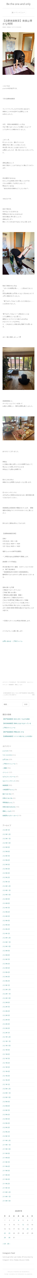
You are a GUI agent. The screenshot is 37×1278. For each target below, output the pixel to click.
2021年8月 (6, 1054)
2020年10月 (7, 1097)
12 (23, 1225)
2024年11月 (7, 890)
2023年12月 (7, 938)
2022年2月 (6, 1028)
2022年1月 (6, 1033)
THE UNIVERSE (21, 682)
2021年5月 (6, 1067)
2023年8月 (6, 955)
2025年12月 (7, 834)
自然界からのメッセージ (10, 815)
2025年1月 (6, 882)
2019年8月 (6, 1158)
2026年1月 (6, 830)
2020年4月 (6, 1123)
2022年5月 (6, 1015)
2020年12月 (7, 1089)
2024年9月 (6, 899)
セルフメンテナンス (9, 781)
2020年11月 (7, 1093)
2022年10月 (7, 998)
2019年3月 (6, 1179)
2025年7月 (6, 856)
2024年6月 (6, 912)
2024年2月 (6, 929)
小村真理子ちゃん (8, 789)
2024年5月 (6, 916)
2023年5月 (6, 968)
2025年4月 (6, 869)
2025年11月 (7, 838)
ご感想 (5, 768)
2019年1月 (6, 1188)
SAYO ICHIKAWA (16, 27)
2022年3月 (6, 1024)
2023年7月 (6, 959)
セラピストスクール (9, 777)
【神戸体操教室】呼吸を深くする (13, 732)
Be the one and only (18, 4)
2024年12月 (7, 886)
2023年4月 (6, 972)
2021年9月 (6, 1050)
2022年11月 (7, 994)
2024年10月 (7, 895)
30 (9, 1237)
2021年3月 (6, 1076)
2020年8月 (6, 1106)
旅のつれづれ (7, 794)
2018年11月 (7, 1196)
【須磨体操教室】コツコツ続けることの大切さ (17, 736)
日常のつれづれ (8, 798)
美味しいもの (18, 684)
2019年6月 (6, 1166)
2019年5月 (6, 1171)
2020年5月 (6, 1119)
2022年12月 (7, 989)
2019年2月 (6, 1184)
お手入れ (5, 759)
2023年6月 (6, 964)
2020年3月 (6, 1127)
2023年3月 (6, 977)
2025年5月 (6, 864)
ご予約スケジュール (9, 728)
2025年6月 (6, 860)
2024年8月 (6, 903)
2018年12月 (7, 1192)
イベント (5, 772)
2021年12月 (7, 1037)
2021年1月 (6, 1084)
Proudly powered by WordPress (18, 1272)
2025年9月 (6, 847)
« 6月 (4, 1244)
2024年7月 (6, 908)
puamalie (12, 682)
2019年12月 (7, 1140)
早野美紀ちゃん (8, 802)
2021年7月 (6, 1058)
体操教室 (11, 684)
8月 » (8, 1244)
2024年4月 (6, 920)
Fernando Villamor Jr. (25, 1274)
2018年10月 (7, 1201)
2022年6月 (6, 1011)
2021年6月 (6, 1063)
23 (9, 1233)
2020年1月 (6, 1136)
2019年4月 (6, 1175)
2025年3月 (6, 873)
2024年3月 (6, 925)
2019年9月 (6, 1153)
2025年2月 (6, 877)
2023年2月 (6, 981)
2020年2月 (6, 1132)
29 (5, 1237)
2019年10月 (7, 1149)
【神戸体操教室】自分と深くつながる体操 (16, 719)
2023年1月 (6, 985)
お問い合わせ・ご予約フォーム (12, 641)
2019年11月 (7, 1145)
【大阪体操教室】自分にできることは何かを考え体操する (10, 693)
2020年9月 (6, 1102)
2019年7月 (6, 1162)
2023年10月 (7, 946)
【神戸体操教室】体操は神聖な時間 (26, 693)
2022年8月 (6, 1002)
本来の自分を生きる (9, 807)
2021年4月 (6, 1071)
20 (27, 1229)
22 (5, 1233)
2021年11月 (7, 1041)
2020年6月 (6, 1114)
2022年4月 (6, 1020)
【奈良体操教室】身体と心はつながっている (17, 723)
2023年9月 (6, 951)
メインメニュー (19, 12)
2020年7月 (6, 1110)
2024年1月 (6, 933)
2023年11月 (7, 942)
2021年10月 (7, 1045)
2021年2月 (6, 1080)
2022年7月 (6, 1007)
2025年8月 (6, 851)
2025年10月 (7, 843)
